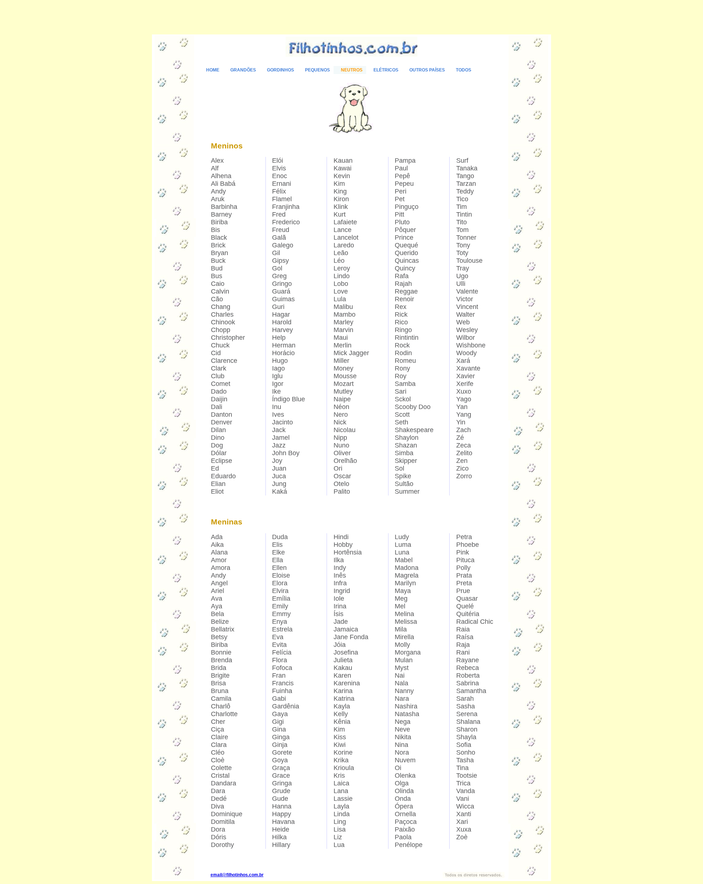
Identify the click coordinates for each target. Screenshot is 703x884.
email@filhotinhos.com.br (237, 874)
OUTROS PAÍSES (427, 70)
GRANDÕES (243, 70)
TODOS (463, 70)
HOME (212, 70)
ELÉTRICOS (385, 70)
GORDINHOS (280, 70)
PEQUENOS (317, 70)
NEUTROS (351, 70)
